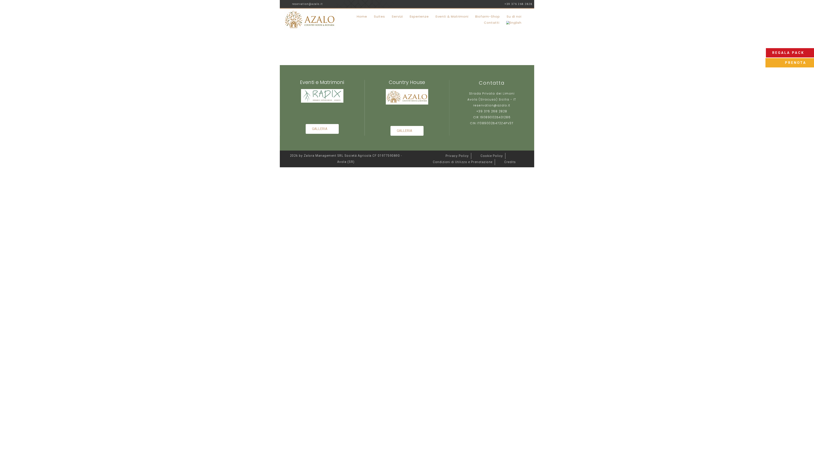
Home (362, 16)
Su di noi (514, 16)
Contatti (491, 22)
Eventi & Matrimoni (452, 16)
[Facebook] (315, 113)
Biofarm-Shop (487, 16)
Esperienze (419, 16)
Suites (379, 16)
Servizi (397, 16)
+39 (480, 111)
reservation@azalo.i (491, 105)
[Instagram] (329, 113)
